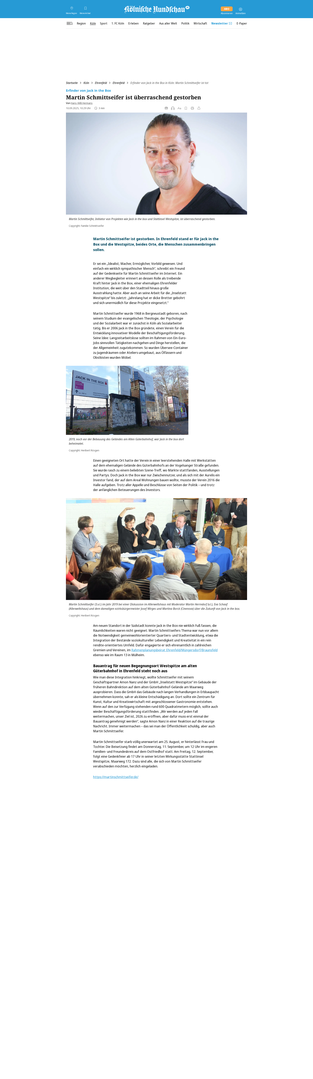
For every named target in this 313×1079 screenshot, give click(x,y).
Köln (86, 83)
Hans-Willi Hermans (82, 103)
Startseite (72, 83)
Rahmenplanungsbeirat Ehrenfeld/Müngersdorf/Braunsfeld (174, 650)
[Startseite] (156, 9)
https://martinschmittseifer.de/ (115, 777)
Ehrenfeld (101, 83)
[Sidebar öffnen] (69, 23)
